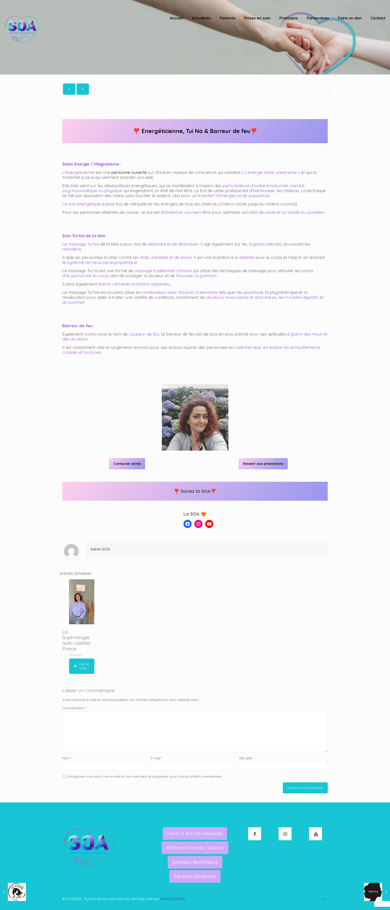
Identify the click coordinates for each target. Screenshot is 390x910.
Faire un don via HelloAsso (195, 833)
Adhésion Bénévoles (195, 876)
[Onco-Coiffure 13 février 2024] (13, 892)
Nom (67, 758)
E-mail (156, 758)
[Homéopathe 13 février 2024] (377, 892)
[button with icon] (254, 833)
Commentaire (74, 708)
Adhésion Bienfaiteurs (195, 862)
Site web (245, 758)
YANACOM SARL (173, 899)
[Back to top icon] (323, 899)
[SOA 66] (22, 29)
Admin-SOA (100, 549)
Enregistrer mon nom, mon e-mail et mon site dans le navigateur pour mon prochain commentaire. (145, 776)
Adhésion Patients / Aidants (195, 847)
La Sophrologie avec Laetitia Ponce (76, 640)
